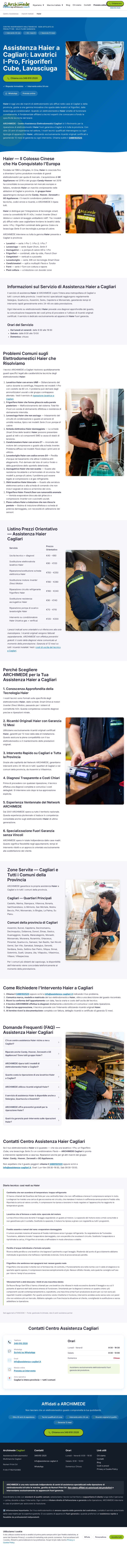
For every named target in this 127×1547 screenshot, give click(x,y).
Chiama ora (116, 3)
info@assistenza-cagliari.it (59, 994)
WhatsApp (12, 93)
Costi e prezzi (103, 1466)
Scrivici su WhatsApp (24, 1352)
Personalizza (100, 1537)
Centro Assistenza (10, 14)
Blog (68, 5)
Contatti (87, 5)
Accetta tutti (116, 1537)
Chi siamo (77, 5)
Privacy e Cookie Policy (107, 1469)
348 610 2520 (21, 1343)
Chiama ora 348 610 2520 (24, 78)
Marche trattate (54, 5)
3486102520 (75, 138)
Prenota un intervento (25, 1371)
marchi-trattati (27, 14)
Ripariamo (37, 5)
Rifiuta (87, 1537)
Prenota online (100, 5)
